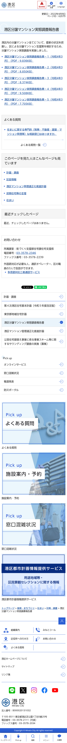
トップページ (8, 608)
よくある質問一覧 (31, 145)
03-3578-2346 (26, 253)
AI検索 (59, 740)
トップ (5, 740)
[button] (41, 5)
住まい (40, 608)
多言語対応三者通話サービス (24, 272)
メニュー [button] (46, 740)
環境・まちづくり (26, 608)
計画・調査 (51, 608)
